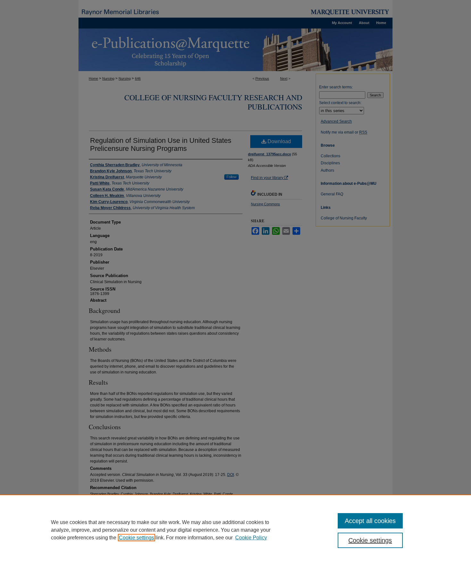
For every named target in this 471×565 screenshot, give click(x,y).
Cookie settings (136, 537)
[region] (235, 530)
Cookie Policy (251, 537)
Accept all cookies (370, 520)
